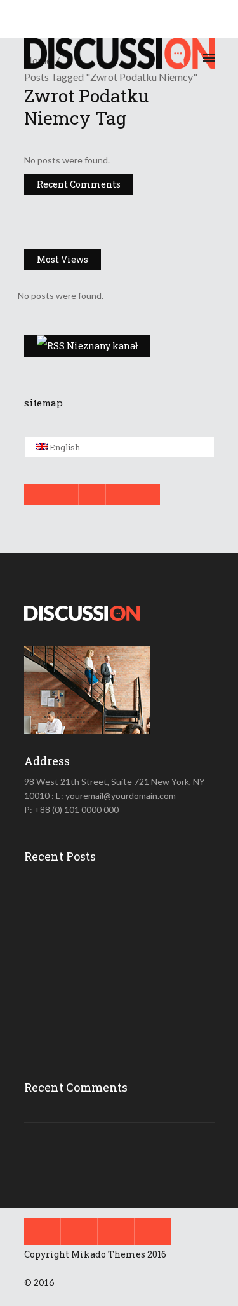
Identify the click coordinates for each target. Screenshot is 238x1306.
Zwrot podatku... (127, 948)
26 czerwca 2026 (133, 969)
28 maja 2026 (128, 1024)
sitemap (43, 402)
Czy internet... (122, 893)
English (64, 447)
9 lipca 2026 (125, 913)
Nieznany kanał (102, 346)
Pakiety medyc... (127, 1003)
